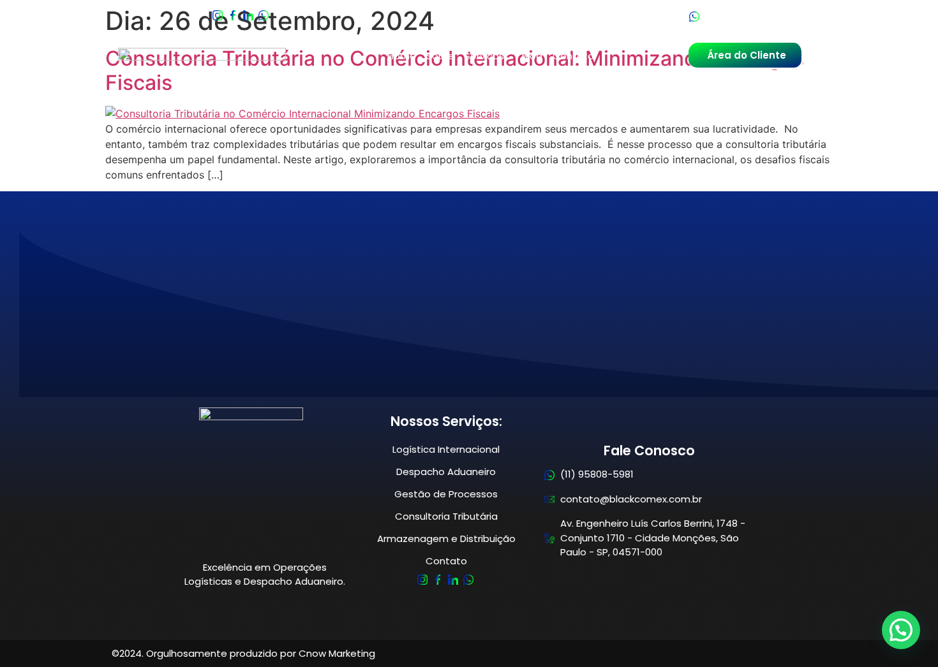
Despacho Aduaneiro (446, 471)
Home (401, 55)
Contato (573, 55)
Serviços (484, 55)
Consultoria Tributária (446, 516)
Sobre (440, 55)
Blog (532, 55)
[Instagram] (422, 581)
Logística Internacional (446, 449)
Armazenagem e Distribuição (446, 538)
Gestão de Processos (446, 494)
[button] (901, 630)
